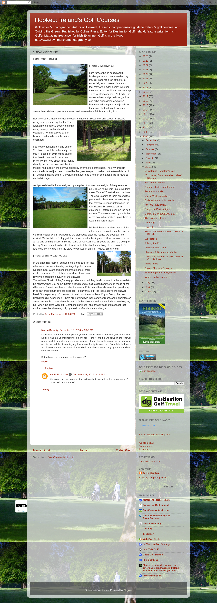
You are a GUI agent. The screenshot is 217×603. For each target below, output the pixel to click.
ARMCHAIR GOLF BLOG (157, 500)
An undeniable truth (155, 247)
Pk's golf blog (151, 560)
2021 (146, 78)
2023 (146, 69)
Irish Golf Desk (151, 539)
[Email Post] (82, 314)
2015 (146, 105)
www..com (148, 425)
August (149, 158)
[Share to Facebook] (98, 314)
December (151, 140)
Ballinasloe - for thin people (159, 200)
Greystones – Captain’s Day (160, 171)
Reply (44, 361)
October (150, 149)
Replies (49, 368)
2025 (146, 61)
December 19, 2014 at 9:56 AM (76, 330)
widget (23, 511)
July (147, 162)
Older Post (123, 450)
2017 (146, 96)
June (148, 167)
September (151, 153)
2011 (146, 123)
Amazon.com (146, 446)
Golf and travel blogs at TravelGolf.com (156, 517)
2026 (146, 56)
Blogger (128, 590)
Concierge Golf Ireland (156, 505)
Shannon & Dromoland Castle (161, 252)
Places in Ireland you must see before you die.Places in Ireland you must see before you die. (161, 568)
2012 (146, 118)
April (148, 287)
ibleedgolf (148, 534)
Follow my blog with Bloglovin (154, 434)
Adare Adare (151, 263)
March (149, 291)
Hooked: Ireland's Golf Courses (77, 19)
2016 (146, 101)
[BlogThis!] (92, 314)
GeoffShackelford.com (156, 510)
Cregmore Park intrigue (157, 209)
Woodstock (151, 239)
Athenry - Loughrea (155, 205)
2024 (146, 65)
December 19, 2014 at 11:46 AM (90, 374)
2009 (146, 132)
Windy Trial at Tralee (156, 277)
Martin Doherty (49, 330)
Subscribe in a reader (151, 461)
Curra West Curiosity (156, 196)
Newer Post (41, 450)
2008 (146, 136)
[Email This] (89, 314)
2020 (146, 83)
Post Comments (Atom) (60, 457)
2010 (146, 127)
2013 (146, 114)
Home (83, 450)
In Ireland (144, 449)
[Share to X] (95, 314)
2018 (146, 92)
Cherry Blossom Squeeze (158, 268)
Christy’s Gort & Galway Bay (160, 214)
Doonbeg (150, 222)
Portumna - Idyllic (154, 191)
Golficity (147, 528)
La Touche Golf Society (156, 544)
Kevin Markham (59, 374)
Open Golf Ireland (153, 554)
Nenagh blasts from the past (160, 187)
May (148, 282)
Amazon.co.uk (146, 443)
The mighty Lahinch (155, 218)
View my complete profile (152, 477)
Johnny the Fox (153, 243)
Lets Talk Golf (151, 549)
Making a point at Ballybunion (160, 272)
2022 (146, 74)
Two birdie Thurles (155, 182)
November (151, 144)
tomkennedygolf (152, 575)
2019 (146, 87)
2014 (146, 109)
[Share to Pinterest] (101, 314)
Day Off (149, 227)
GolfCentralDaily (152, 523)
